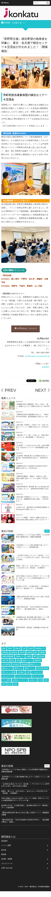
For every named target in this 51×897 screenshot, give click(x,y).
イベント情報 (6, 845)
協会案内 (4, 841)
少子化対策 (6, 664)
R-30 (40, 680)
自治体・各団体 (6, 859)
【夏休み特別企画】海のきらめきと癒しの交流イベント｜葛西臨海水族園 (32, 598)
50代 (46, 680)
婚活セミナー (7, 668)
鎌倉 (3, 648)
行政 (24, 648)
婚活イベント (29, 668)
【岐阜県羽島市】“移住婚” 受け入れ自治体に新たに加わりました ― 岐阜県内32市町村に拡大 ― (32, 489)
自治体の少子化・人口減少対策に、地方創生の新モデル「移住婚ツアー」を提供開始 (32, 587)
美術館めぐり (40, 648)
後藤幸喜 (38, 660)
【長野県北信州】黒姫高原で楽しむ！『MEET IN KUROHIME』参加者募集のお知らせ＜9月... (32, 416)
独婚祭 (42, 652)
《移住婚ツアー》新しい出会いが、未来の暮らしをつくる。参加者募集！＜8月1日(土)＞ (32, 436)
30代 (9, 684)
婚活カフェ (18, 668)
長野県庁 (46, 367)
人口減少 (21, 672)
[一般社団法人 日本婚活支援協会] (21, 14)
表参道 (17, 648)
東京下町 (5, 660)
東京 (12, 660)
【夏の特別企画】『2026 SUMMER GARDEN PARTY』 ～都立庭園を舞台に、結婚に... (32, 608)
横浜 (35, 656)
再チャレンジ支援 (8, 672)
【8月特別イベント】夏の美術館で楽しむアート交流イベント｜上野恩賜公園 (32, 546)
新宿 (18, 660)
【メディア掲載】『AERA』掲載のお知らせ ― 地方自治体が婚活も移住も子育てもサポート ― (33, 519)
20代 (15, 684)
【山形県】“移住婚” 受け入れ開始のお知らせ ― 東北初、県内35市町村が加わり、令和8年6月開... (32, 458)
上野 (28, 672)
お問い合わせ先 (6, 868)
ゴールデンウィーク (23, 676)
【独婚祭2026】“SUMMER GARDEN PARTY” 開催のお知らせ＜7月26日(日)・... (32, 467)
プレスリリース (8, 676)
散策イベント (27, 660)
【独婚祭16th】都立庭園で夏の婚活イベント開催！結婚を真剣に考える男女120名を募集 (32, 618)
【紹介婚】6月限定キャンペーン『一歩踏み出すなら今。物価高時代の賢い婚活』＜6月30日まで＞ (32, 499)
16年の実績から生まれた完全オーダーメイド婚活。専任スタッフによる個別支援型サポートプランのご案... (32, 578)
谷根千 (10, 648)
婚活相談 (24, 664)
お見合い (33, 680)
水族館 (28, 656)
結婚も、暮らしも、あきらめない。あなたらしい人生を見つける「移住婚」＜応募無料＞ (32, 567)
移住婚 (29, 652)
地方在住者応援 (42, 668)
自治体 (30, 648)
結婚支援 (14, 652)
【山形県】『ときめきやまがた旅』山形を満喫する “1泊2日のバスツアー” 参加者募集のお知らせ (32, 447)
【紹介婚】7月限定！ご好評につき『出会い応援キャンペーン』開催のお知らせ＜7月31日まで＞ (32, 427)
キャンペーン (37, 676)
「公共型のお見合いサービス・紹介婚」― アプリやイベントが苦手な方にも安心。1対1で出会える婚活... (33, 557)
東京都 (41, 656)
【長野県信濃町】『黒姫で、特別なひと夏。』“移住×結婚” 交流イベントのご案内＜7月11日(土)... (32, 478)
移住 (36, 652)
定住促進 (16, 664)
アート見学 (6, 680)
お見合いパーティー (20, 680)
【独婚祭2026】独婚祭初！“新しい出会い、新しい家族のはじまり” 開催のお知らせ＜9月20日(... (33, 406)
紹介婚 (22, 652)
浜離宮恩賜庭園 (7, 656)
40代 (4, 684)
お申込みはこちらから (27, 328)
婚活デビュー (35, 664)
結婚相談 (5, 652)
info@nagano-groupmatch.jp (37, 356)
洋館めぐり (20, 656)
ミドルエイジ (37, 672)
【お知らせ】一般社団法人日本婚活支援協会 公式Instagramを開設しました (32, 508)
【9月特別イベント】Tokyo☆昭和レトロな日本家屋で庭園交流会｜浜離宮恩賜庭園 (32, 536)
